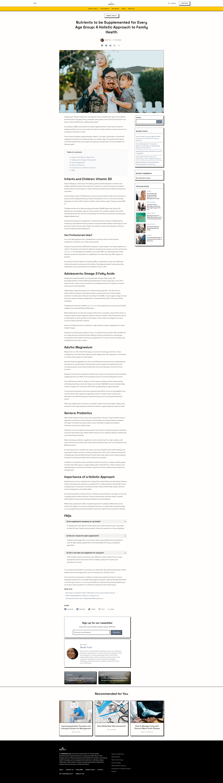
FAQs (73, 170)
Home (34, 3)
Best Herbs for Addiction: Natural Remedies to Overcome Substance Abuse (90, 593)
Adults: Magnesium (78, 162)
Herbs (124, 9)
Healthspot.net (66, 754)
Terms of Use (79, 774)
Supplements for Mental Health (121, 768)
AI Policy (100, 769)
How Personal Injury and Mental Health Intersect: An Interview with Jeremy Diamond (148, 138)
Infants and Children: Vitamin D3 (82, 157)
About (61, 769)
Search (138, 117)
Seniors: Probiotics (78, 165)
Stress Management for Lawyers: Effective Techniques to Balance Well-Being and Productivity (148, 146)
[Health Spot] (111, 3)
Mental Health (93, 9)
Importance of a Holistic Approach (83, 168)
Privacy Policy (90, 769)
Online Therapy (116, 763)
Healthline (106, 199)
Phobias (114, 771)
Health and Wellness (118, 754)
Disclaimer (79, 769)
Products (131, 9)
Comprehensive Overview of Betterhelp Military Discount (84, 598)
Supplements (105, 9)
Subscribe (184, 3)
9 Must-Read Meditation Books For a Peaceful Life (82, 596)
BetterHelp (115, 9)
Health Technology (117, 760)
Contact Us (69, 769)
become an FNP (69, 252)
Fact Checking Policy (66, 774)
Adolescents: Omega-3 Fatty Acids (83, 160)
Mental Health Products (119, 765)
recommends (92, 306)
